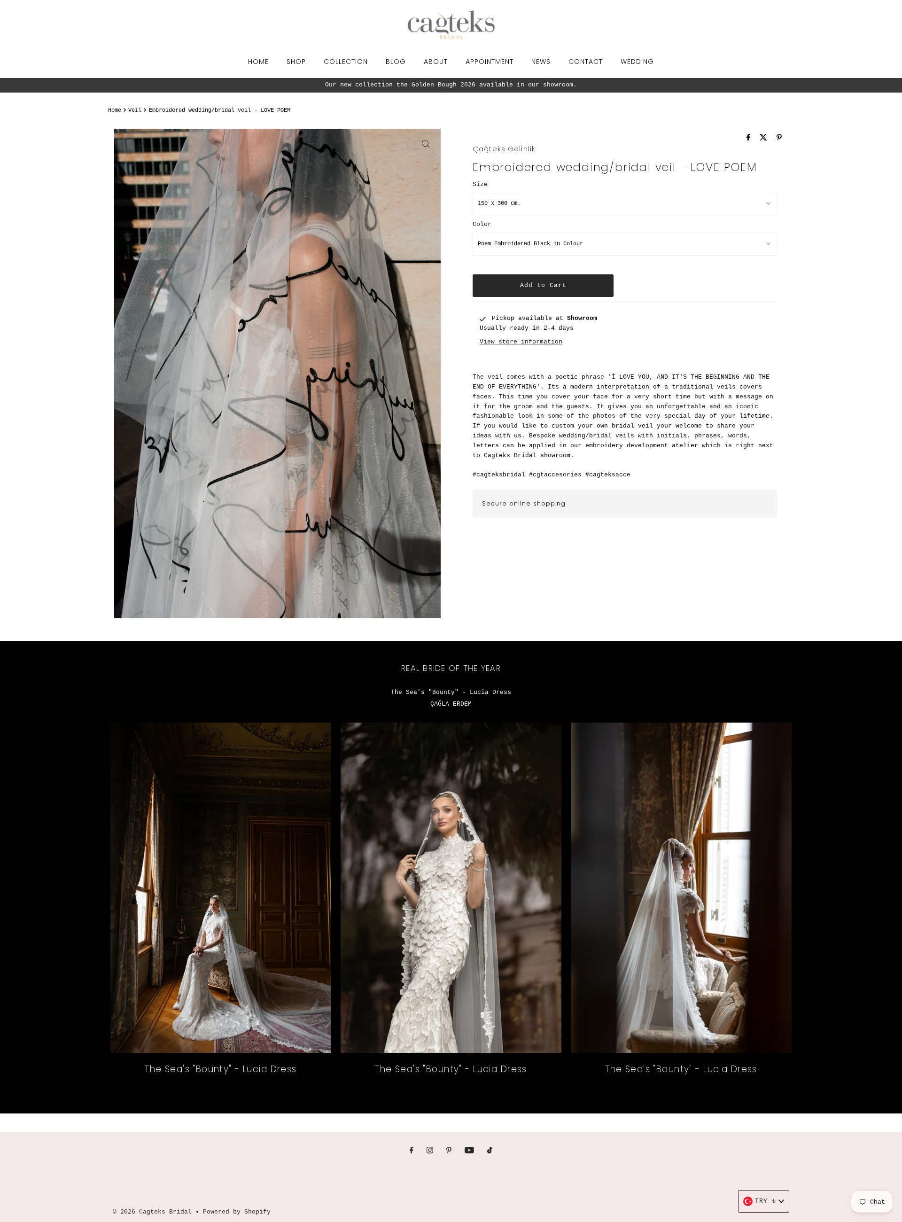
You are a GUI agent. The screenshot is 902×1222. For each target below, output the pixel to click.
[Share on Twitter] (766, 138)
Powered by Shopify (237, 1211)
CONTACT (585, 61)
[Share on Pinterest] (779, 138)
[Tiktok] (489, 1151)
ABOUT (436, 61)
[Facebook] (411, 1151)
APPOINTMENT (489, 61)
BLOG (396, 61)
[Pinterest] (448, 1151)
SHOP (296, 61)
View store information (521, 342)
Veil (134, 110)
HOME (258, 61)
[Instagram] (430, 1151)
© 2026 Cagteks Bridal (152, 1211)
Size (480, 184)
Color (482, 224)
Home (114, 110)
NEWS (541, 61)
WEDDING (637, 61)
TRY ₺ (765, 1201)
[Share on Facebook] (750, 138)
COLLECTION (346, 61)
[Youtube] (469, 1151)
